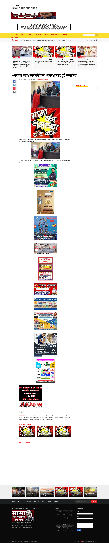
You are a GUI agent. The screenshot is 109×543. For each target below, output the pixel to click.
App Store (28, 501)
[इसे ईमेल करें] (14, 92)
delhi (69, 515)
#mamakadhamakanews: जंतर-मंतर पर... (18, 494)
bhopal (58, 515)
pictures (58, 527)
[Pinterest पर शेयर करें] (14, 88)
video (58, 534)
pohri (34, 40)
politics (58, 531)
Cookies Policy (14, 37)
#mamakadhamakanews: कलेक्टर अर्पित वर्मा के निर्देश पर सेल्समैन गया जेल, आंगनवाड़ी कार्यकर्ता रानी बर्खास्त (43, 61)
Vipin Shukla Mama (43, 80)
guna (65, 518)
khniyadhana (60, 521)
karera (39, 40)
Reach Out (36, 501)
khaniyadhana (46, 40)
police (70, 527)
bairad (65, 511)
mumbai (64, 524)
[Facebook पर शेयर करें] (14, 81)
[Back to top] (105, 539)
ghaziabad (59, 518)
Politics (53, 40)
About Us (20, 501)
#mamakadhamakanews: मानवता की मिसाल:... (32, 494)
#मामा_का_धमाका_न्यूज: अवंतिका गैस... (90, 494)
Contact (56, 501)
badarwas (28, 40)
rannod (64, 531)
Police (63, 40)
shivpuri (21, 412)
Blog (49, 501)
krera (58, 524)
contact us (55, 35)
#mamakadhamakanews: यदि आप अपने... (75, 494)
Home (16, 35)
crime (64, 515)
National (24, 35)
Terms (43, 501)
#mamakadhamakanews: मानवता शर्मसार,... (61, 494)
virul (63, 534)
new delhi (70, 524)
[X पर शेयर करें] (14, 85)
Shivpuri (39, 35)
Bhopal (31, 35)
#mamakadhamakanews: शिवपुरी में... (47, 494)
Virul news (68, 40)
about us (64, 35)
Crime (58, 40)
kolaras (23, 40)
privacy (46, 35)
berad (71, 511)
